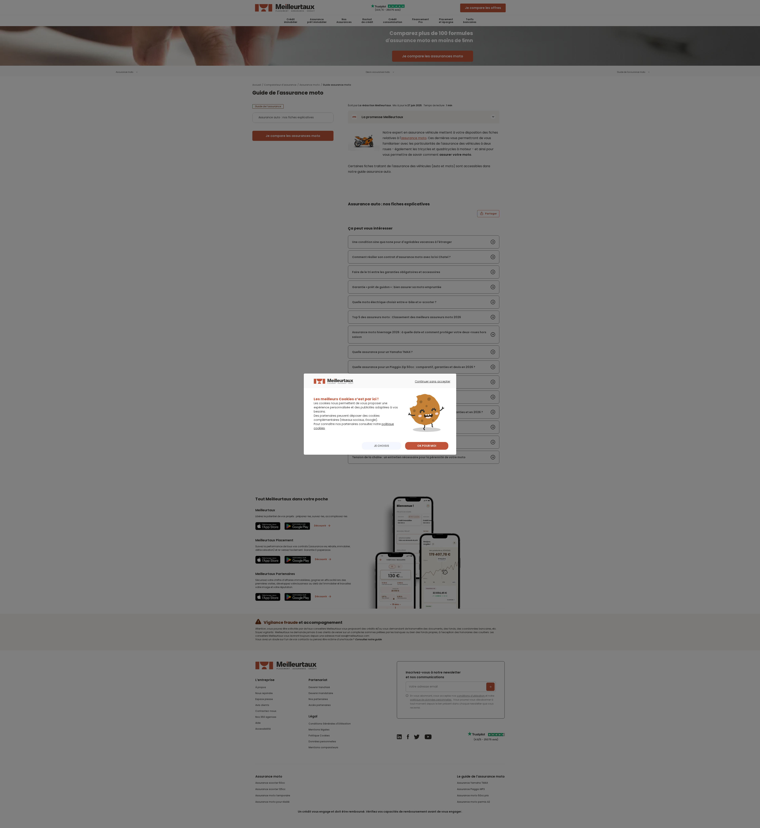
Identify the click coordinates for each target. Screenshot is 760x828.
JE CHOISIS (381, 446)
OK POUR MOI (426, 446)
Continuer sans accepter (430, 385)
